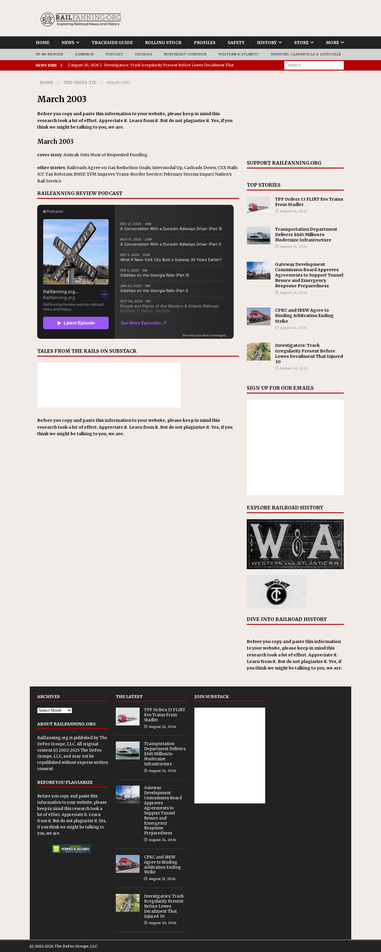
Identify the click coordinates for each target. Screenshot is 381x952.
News (68, 42)
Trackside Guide (112, 42)
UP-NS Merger (49, 54)
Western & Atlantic (238, 54)
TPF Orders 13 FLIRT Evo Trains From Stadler (164, 714)
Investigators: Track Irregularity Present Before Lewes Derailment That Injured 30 (309, 353)
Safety (236, 42)
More (332, 42)
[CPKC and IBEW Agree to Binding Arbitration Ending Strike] (259, 316)
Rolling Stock (163, 42)
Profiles (205, 42)
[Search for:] (314, 65)
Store (301, 42)
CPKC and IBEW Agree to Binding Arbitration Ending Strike (304, 316)
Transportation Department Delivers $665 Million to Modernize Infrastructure (306, 235)
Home (42, 42)
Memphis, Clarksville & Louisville (306, 54)
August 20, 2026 (293, 368)
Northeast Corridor (185, 54)
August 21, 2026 (293, 328)
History (267, 42)
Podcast (114, 54)
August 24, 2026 (293, 211)
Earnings (84, 54)
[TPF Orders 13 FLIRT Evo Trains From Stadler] (259, 205)
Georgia (143, 54)
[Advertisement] (295, 115)
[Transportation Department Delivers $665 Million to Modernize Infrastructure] (259, 235)
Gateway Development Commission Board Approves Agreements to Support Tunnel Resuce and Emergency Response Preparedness (309, 275)
